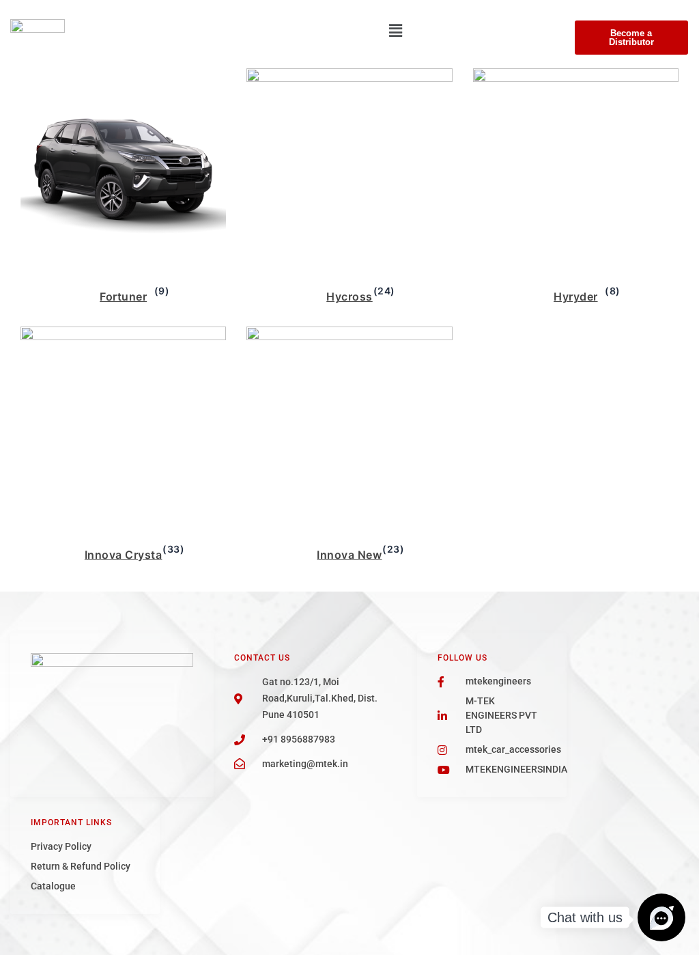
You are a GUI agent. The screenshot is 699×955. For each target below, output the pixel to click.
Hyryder (576, 296)
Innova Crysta (123, 555)
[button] (395, 30)
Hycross (349, 296)
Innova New (349, 555)
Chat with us (585, 917)
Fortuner (123, 296)
